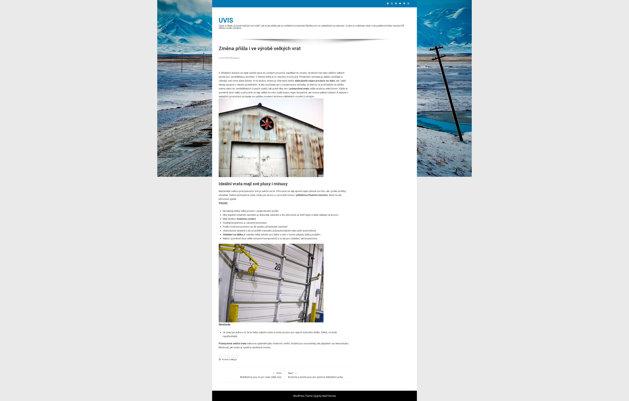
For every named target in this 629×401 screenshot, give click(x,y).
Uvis (226, 20)
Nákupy (233, 359)
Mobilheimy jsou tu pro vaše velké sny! (260, 375)
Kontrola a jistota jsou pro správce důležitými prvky (315, 375)
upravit (298, 191)
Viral (316, 396)
